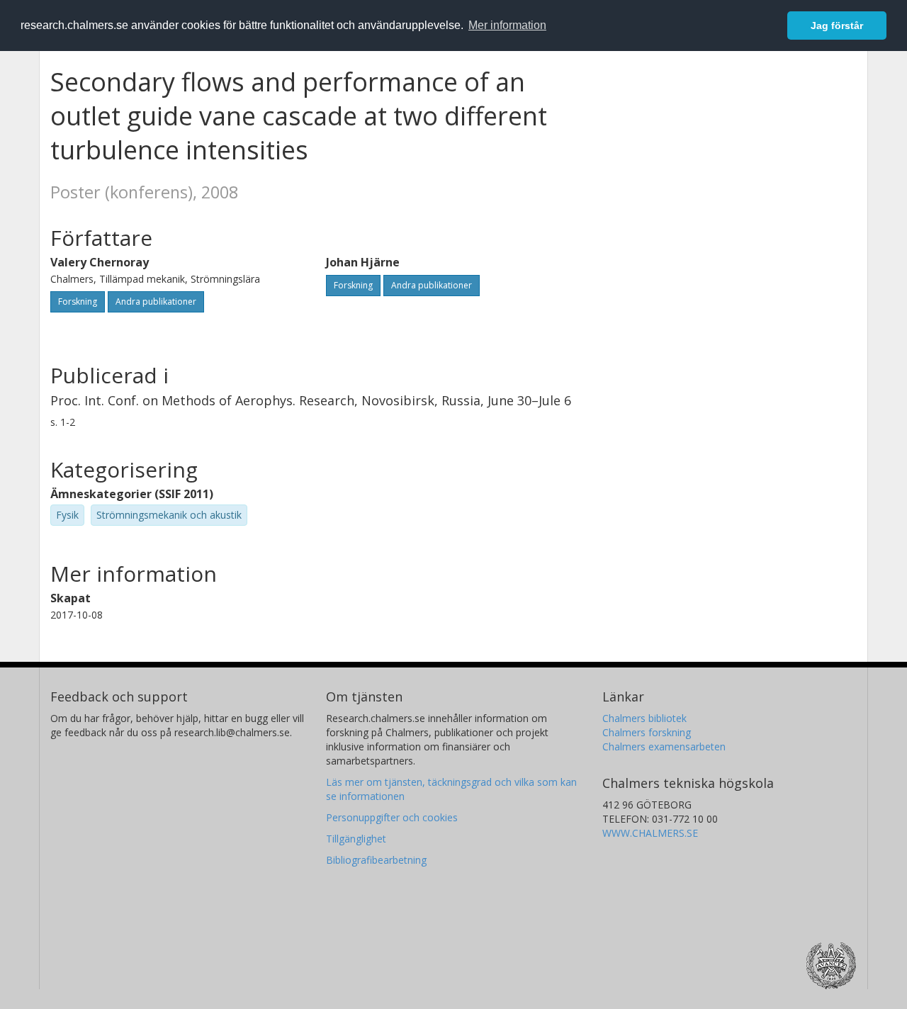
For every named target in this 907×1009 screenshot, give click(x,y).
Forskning (77, 301)
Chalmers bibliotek (644, 718)
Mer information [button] (507, 25)
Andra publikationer (156, 301)
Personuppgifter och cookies (392, 817)
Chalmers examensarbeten (664, 746)
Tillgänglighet (356, 838)
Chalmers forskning (646, 732)
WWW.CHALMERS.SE (650, 833)
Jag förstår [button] (837, 25)
